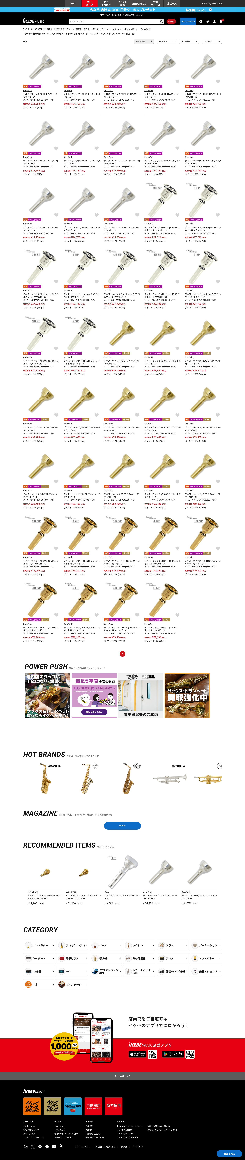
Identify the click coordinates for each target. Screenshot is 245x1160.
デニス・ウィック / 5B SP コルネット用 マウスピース (82, 229)
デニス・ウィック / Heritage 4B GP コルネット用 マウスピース (41, 629)
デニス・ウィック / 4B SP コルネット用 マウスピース (122, 162)
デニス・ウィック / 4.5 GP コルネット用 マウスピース (82, 495)
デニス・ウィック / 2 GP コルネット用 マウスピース (121, 362)
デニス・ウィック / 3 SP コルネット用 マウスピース (161, 95)
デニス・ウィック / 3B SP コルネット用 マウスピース (203, 95)
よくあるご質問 (29, 1134)
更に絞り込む (141, 41)
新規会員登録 (217, 3)
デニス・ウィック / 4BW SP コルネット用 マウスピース (162, 162)
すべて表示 (185, 41)
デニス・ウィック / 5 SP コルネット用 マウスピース (40, 229)
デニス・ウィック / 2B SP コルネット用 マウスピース (82, 95)
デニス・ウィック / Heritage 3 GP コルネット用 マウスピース (82, 562)
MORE (122, 825)
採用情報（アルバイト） (95, 1137)
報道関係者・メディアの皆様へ (66, 1134)
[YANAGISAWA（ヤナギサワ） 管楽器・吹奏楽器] (87, 778)
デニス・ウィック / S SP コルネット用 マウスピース (121, 229)
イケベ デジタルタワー (126, 1134)
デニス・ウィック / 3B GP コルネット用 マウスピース (82, 429)
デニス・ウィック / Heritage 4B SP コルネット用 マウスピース (162, 295)
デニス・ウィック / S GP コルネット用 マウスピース (202, 495)
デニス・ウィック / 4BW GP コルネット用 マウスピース (41, 495)
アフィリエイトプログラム (33, 1137)
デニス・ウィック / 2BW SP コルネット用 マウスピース (122, 95)
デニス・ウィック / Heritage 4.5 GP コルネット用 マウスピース (203, 562)
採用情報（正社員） (93, 1134)
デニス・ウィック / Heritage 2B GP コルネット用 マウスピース (41, 562)
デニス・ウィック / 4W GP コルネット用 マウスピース (162, 429)
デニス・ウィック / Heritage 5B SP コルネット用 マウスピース (41, 362)
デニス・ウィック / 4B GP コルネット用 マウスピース (203, 429)
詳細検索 (171, 21)
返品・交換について (31, 1130)
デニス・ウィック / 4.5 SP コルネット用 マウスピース (203, 162)
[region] (122, 780)
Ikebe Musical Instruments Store (129, 1126)
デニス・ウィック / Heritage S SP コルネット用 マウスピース (82, 362)
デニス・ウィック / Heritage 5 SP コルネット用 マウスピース (203, 295)
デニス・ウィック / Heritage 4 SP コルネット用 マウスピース (82, 295)
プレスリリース (137, 1147)
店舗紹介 (89, 1130)
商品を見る (229, 1153)
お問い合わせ (59, 1130)
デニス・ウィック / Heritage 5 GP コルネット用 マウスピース (82, 629)
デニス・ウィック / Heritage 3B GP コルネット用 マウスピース (122, 562)
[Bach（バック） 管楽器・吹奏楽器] (211, 778)
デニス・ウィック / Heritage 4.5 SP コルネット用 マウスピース (122, 295)
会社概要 (89, 1126)
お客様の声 (58, 1126)
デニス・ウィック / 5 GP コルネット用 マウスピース (121, 495)
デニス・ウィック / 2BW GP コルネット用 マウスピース (203, 362)
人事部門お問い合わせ (63, 1137)
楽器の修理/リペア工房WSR (159, 1126)
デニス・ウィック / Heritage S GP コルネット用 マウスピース (162, 629)
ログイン (206, 3)
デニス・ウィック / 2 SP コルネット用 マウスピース (40, 95)
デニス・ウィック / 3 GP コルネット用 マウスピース (40, 429)
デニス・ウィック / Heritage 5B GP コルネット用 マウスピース (122, 629)
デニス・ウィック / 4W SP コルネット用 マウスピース (82, 162)
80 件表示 (208, 41)
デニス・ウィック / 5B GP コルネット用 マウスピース (162, 495)
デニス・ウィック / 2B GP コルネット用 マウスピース (162, 362)
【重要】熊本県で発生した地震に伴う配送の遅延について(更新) (122, 15)
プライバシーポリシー (83, 1147)
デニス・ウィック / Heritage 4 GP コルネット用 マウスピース (162, 562)
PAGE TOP (124, 1076)
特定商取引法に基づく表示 (105, 1147)
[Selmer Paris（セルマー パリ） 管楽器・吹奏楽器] (128, 778)
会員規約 (123, 1147)
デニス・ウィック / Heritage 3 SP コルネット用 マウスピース (203, 229)
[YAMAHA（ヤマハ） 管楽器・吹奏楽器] (45, 778)
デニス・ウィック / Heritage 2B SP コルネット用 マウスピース (162, 229)
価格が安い (163, 41)
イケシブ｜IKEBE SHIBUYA (127, 1137)
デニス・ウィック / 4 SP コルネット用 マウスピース (40, 162)
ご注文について (29, 1126)
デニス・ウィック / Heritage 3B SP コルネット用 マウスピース (41, 295)
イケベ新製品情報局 (124, 1130)
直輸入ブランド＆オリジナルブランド (163, 1130)
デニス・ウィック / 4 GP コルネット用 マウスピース (121, 429)
